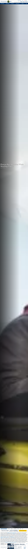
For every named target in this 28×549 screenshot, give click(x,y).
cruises (13, 533)
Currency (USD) (19, 0)
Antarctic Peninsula (9, 532)
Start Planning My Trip (22, 530)
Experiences (7, 3)
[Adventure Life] (6, 1)
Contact (23, 3)
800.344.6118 (24, 2)
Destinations (2, 3)
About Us (12, 3)
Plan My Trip (17, 3)
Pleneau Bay (14, 532)
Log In (22, 0)
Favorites (26, 0)
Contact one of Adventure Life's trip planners (10, 542)
